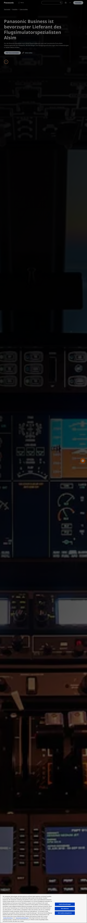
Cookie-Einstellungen (65, 904)
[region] (43, 908)
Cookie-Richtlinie (8, 918)
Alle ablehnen (65, 908)
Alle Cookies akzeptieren (65, 913)
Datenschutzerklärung (22, 918)
